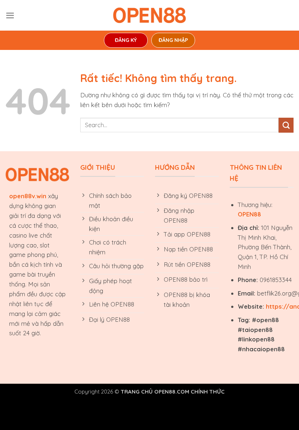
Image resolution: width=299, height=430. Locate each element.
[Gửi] (286, 125)
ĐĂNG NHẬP (173, 40)
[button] (10, 15)
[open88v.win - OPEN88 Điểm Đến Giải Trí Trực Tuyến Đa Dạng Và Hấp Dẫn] (149, 15)
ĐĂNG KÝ (126, 40)
